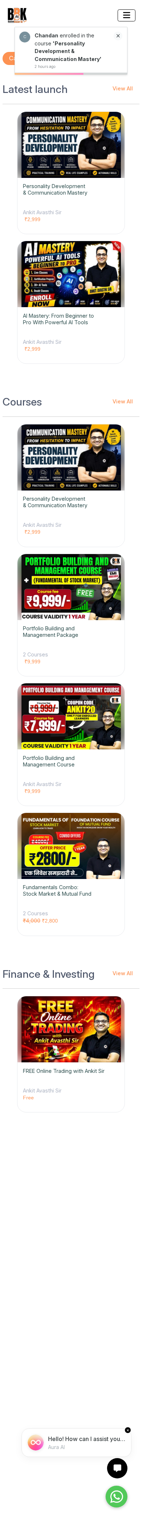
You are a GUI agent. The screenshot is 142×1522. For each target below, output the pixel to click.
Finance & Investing (49, 974)
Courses (22, 402)
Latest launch (35, 89)
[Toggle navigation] (126, 15)
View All (123, 88)
